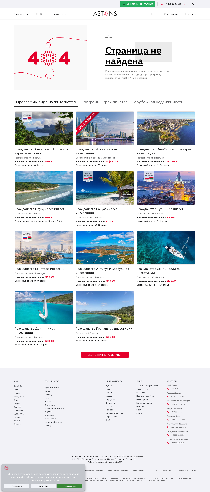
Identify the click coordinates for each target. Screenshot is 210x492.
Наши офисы (142, 399)
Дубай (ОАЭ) (19, 414)
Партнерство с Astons (146, 396)
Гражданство (21, 14)
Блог (138, 410)
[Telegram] (23, 4)
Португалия (19, 397)
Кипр (16, 390)
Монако (17, 421)
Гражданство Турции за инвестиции (164, 209)
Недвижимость (57, 14)
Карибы (48, 411)
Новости (140, 406)
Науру (48, 398)
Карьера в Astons (144, 403)
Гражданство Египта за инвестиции (41, 269)
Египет (48, 401)
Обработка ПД (168, 471)
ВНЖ (39, 14)
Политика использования (117, 471)
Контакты (190, 14)
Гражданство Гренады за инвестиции (104, 328)
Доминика (49, 415)
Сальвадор (50, 405)
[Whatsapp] (16, 4)
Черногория (111, 417)
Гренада (48, 425)
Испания (17, 424)
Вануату (48, 395)
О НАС (139, 381)
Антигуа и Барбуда (53, 422)
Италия (17, 400)
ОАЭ (108, 420)
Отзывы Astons (143, 389)
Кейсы (139, 413)
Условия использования (93, 471)
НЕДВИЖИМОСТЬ (114, 381)
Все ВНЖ (18, 386)
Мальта (17, 417)
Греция (17, 403)
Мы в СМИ (140, 393)
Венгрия (17, 407)
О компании (171, 14)
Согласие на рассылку (187, 471)
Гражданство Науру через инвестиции (43, 209)
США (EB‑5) (18, 410)
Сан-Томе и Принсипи (54, 408)
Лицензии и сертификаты (147, 386)
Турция (17, 393)
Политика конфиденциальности (145, 471)
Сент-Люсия (50, 419)
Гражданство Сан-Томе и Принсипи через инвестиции (42, 151)
